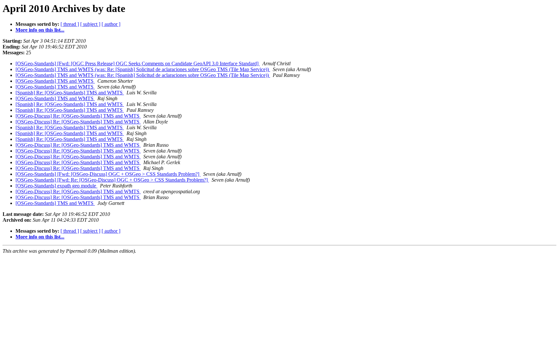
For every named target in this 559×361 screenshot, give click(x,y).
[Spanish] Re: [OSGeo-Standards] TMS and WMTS (70, 92)
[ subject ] (90, 24)
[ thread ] (69, 24)
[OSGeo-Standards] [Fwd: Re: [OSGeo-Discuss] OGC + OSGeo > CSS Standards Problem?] (112, 180)
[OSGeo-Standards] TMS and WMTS (55, 81)
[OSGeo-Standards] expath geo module (56, 185)
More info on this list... (40, 30)
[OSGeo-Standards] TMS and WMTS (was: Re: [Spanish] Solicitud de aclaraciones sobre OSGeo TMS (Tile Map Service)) (143, 69)
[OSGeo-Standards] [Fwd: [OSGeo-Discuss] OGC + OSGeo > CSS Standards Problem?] (108, 174)
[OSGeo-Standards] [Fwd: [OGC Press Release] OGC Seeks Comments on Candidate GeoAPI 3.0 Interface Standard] (138, 63)
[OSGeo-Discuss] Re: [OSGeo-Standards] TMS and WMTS (78, 116)
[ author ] (111, 24)
